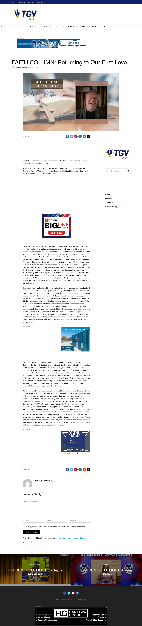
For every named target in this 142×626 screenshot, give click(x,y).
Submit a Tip (110, 202)
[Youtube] (73, 593)
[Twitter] (69, 593)
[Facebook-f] (64, 593)
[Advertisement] (86, 15)
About (107, 194)
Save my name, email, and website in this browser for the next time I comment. (55, 526)
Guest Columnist (22, 67)
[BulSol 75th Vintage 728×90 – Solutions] (52, 43)
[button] (2, 26)
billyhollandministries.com (46, 174)
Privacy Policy (111, 206)
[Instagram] (77, 593)
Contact (108, 198)
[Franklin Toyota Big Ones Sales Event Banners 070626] (56, 226)
